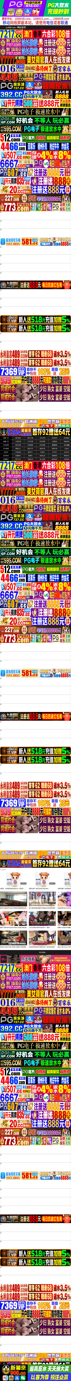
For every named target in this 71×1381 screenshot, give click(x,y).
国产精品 (18, 438)
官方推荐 (6, 448)
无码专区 (6, 455)
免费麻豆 (54, 455)
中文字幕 (30, 441)
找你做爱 (42, 445)
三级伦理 (18, 441)
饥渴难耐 (30, 445)
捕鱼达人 (18, 448)
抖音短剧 (18, 452)
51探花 (42, 452)
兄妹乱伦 (30, 459)
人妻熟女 (54, 441)
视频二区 (6, 441)
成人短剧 (42, 459)
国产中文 (18, 459)
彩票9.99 (54, 448)
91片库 (54, 452)
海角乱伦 (42, 455)
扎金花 (67, 448)
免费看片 (18, 455)
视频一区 (6, 438)
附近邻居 (18, 445)
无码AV (6, 452)
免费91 (30, 455)
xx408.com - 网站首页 (16, 27)
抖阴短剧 (66, 459)
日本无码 (42, 438)
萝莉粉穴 (66, 455)
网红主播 (30, 438)
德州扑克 (42, 448)
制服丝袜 (66, 441)
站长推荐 (6, 445)
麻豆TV (30, 452)
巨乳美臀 (42, 441)
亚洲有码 (54, 438)
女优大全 (66, 452)
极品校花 (54, 459)
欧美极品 (66, 438)
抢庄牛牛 (30, 448)
